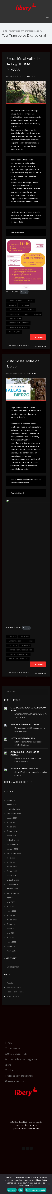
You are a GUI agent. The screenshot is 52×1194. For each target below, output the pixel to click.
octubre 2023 (12, 849)
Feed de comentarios (15, 992)
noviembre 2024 (13, 809)
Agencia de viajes (15, 301)
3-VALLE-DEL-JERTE (12, 292)
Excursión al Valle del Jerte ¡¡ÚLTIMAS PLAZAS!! (23, 64)
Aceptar (11, 1190)
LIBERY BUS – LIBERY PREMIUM (24, 768)
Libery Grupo (31, 76)
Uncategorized (23, 345)
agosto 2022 (12, 897)
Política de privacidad (35, 1190)
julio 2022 (11, 902)
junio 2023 (11, 858)
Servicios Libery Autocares (19, 323)
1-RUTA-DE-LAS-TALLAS (13, 628)
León (26, 314)
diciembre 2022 (13, 880)
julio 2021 (11, 933)
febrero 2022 (12, 924)
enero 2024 (11, 835)
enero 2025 (11, 804)
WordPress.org (13, 996)
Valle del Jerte (14, 332)
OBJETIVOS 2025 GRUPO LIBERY (24, 724)
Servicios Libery (15, 318)
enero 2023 (11, 875)
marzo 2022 (12, 920)
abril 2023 (11, 862)
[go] (44, 692)
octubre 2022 (12, 888)
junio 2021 (11, 937)
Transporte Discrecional (18, 327)
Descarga (24, 292)
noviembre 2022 (13, 884)
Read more (37, 337)
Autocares (25, 305)
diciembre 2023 (13, 840)
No (20, 1190)
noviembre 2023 (13, 844)
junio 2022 (11, 906)
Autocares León (15, 309)
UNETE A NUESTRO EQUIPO (22, 738)
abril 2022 (11, 915)
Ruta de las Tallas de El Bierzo (20, 650)
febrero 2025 (12, 800)
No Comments (40, 346)
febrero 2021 (12, 946)
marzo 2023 (12, 866)
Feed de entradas (14, 987)
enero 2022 (11, 928)
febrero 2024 (12, 831)
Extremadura (14, 314)
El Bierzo (30, 641)
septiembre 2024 (14, 813)
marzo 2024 (12, 827)
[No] (48, 1184)
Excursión (30, 309)
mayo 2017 (11, 951)
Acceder (10, 983)
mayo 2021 (11, 942)
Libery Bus (37, 314)
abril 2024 (11, 822)
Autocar (12, 305)
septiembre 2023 (14, 853)
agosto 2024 (12, 818)
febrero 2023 (12, 871)
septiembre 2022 (14, 893)
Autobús (30, 301)
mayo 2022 (11, 911)
